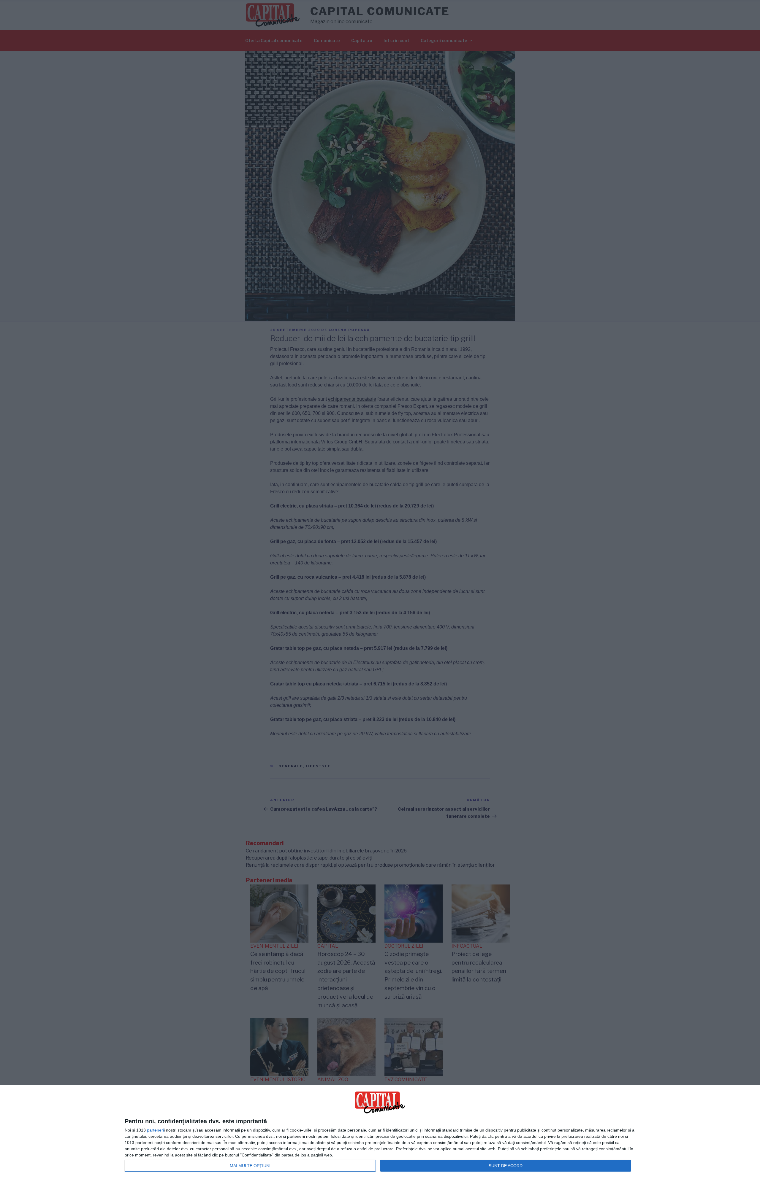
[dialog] (380, 1132)
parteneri (155, 1130)
